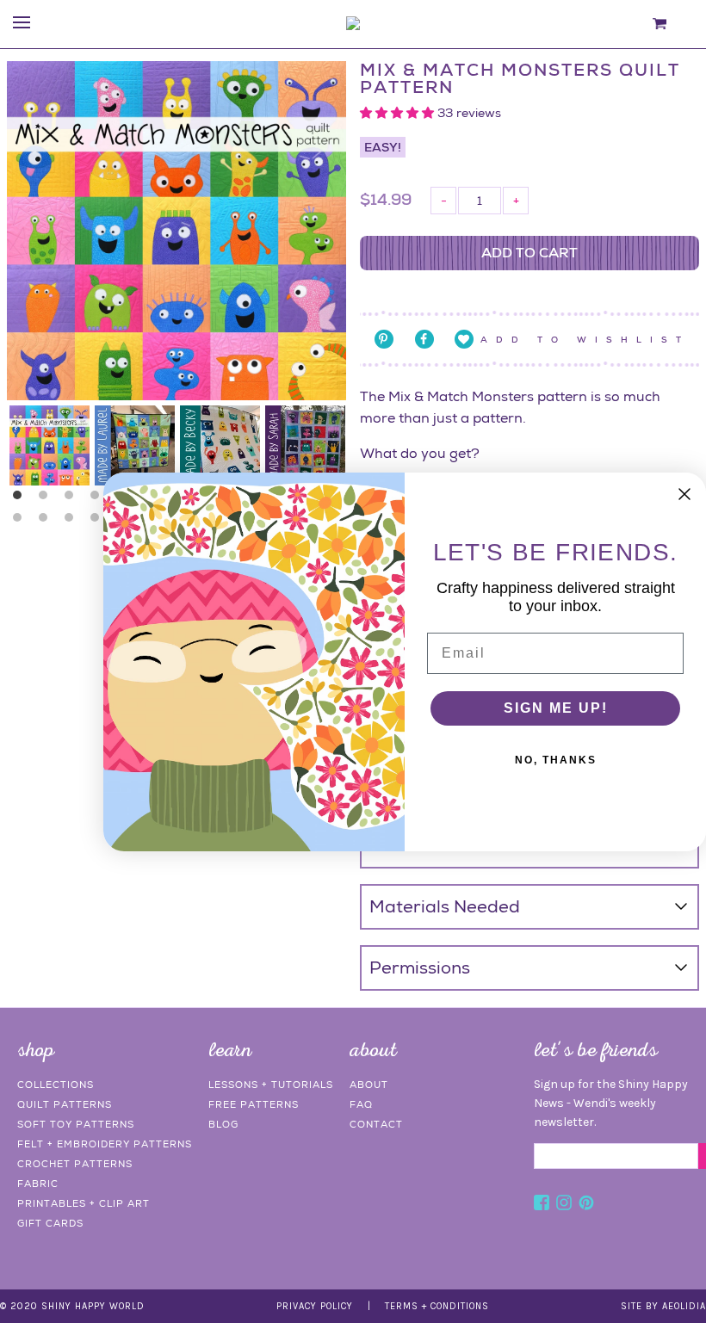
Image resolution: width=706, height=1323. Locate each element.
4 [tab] (99, 499)
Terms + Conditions (437, 1306)
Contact (376, 1124)
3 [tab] (73, 499)
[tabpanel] (49, 445)
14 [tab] (21, 521)
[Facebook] (541, 1205)
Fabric (38, 1184)
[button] (398, 113)
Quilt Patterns (64, 1104)
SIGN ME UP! (556, 708)
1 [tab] (21, 499)
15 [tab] (47, 521)
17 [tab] (99, 521)
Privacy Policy (314, 1306)
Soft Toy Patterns (75, 1124)
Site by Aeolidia (663, 1306)
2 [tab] (47, 499)
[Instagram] (564, 1205)
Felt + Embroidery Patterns (104, 1144)
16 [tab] (73, 521)
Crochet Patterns (75, 1164)
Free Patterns (253, 1104)
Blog (223, 1124)
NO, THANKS (556, 760)
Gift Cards (50, 1223)
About (369, 1085)
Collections (55, 1085)
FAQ (361, 1104)
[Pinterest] (586, 1205)
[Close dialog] (684, 494)
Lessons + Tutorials (270, 1085)
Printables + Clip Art (83, 1203)
